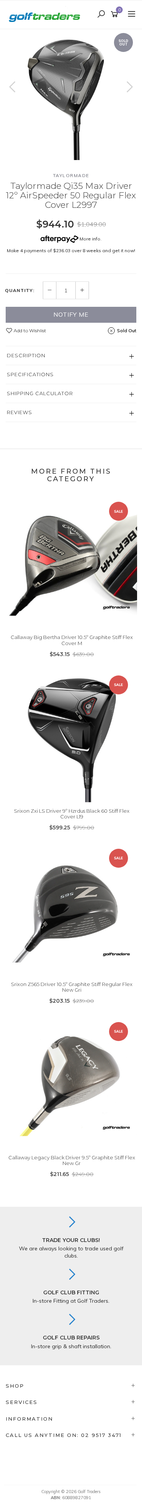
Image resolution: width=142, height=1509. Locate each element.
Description (26, 355)
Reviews (19, 412)
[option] (71, 94)
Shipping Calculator (40, 393)
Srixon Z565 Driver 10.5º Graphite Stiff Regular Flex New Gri (72, 987)
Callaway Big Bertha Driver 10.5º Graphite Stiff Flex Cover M (72, 640)
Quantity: (19, 290)
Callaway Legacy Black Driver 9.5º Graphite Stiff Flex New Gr (71, 1160)
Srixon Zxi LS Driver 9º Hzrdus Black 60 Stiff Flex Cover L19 (72, 814)
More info (89, 239)
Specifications (30, 374)
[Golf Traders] (46, 14)
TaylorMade (71, 175)
